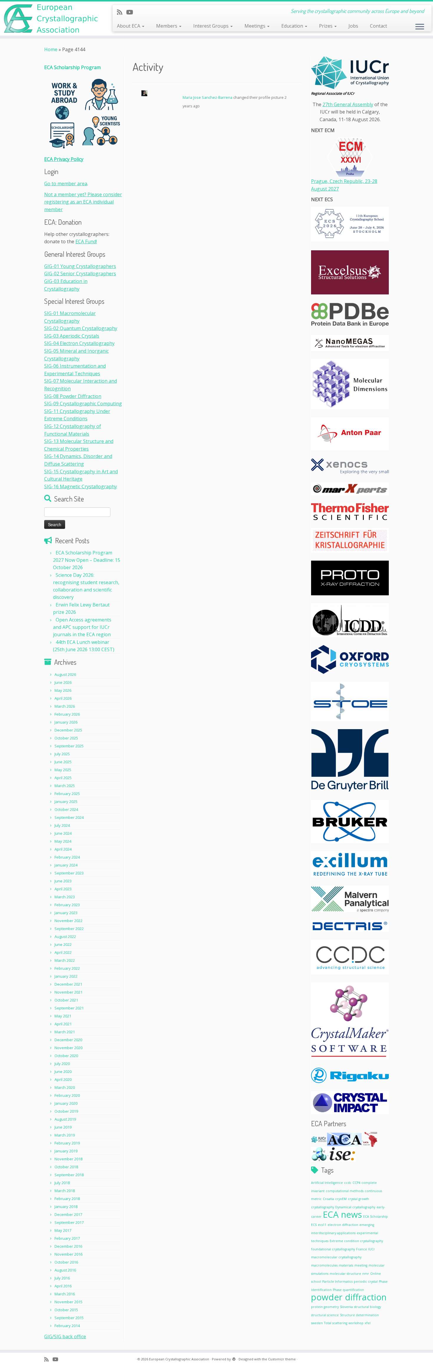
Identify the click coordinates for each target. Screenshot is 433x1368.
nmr (365, 1274)
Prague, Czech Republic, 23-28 (344, 181)
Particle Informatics (337, 1281)
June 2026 (63, 682)
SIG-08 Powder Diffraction (72, 396)
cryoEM (341, 1199)
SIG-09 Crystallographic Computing (83, 403)
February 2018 (67, 1198)
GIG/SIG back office (65, 1336)
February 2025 (67, 793)
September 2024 (69, 817)
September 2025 (69, 746)
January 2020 (65, 1103)
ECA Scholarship (375, 1216)
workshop (355, 1323)
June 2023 (63, 881)
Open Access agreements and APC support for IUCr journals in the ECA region (82, 627)
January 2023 (65, 912)
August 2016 (65, 1270)
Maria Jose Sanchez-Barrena (207, 97)
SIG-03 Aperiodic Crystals (71, 336)
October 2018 (66, 1166)
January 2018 (65, 1206)
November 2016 (68, 1254)
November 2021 (68, 992)
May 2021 (62, 1016)
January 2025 (65, 801)
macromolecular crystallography (336, 1257)
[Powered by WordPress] (234, 1358)
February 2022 (67, 968)
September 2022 (69, 928)
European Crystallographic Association (179, 1359)
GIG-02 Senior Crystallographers (80, 273)
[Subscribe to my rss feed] (121, 12)
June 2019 (63, 1127)
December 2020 (68, 1039)
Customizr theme (282, 1359)
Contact (378, 26)
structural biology (367, 1307)
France (361, 1249)
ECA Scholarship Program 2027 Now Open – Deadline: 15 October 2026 (86, 560)
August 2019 (65, 1119)
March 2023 (64, 896)
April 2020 (63, 1079)
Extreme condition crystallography (356, 1241)
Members (167, 26)
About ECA (129, 26)
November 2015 (68, 1301)
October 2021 (66, 1000)
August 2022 (65, 936)
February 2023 (67, 904)
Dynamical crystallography (355, 1207)
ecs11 (322, 1225)
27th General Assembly (348, 104)
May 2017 (62, 1230)
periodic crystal (366, 1281)
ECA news (342, 1214)
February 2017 (67, 1238)
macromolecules (324, 1265)
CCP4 (356, 1183)
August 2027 (325, 189)
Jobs (353, 26)
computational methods (344, 1191)
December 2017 (68, 1214)
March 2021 (64, 1031)
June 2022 (63, 944)
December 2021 (68, 984)
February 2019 (67, 1143)
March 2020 (64, 1087)
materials (346, 1265)
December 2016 (68, 1246)
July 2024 (62, 825)
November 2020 (68, 1047)
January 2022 (65, 976)
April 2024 (63, 849)
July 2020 (62, 1063)
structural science (325, 1315)
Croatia (328, 1199)
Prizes (326, 26)
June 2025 (63, 761)
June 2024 (63, 833)
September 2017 (69, 1222)
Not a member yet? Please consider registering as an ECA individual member (83, 202)
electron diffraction (343, 1225)
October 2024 (66, 809)
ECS (314, 1225)
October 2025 (66, 738)
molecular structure (345, 1274)
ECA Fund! (86, 241)
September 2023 (69, 873)
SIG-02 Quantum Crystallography (80, 328)
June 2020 (63, 1071)
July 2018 (62, 1182)
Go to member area (65, 183)
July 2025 (62, 754)
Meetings (255, 26)
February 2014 (67, 1325)
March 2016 (64, 1294)
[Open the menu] (419, 27)
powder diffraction (348, 1297)
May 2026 (62, 690)
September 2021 (69, 1008)
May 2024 (62, 841)
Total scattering (335, 1323)
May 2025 (62, 769)
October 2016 (66, 1262)
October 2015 (66, 1309)
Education (292, 26)
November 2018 (68, 1159)
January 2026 (65, 722)
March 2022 (64, 960)
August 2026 (65, 674)
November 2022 (68, 920)
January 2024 (65, 865)
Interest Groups (211, 26)
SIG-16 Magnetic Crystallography (80, 486)
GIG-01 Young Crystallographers (80, 266)
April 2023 (63, 889)
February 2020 (67, 1095)
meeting (360, 1265)
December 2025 (68, 730)
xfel (368, 1323)
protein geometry (325, 1307)
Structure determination (359, 1315)
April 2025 (63, 777)
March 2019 (64, 1135)
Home (50, 49)
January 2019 (65, 1151)
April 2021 (63, 1024)
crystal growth (358, 1199)
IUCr (371, 1249)
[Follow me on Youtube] (131, 12)
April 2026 (63, 698)
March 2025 (64, 785)
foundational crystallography (333, 1249)
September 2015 (69, 1317)
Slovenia (346, 1307)
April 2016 (63, 1286)
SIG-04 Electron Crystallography (79, 343)
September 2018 (69, 1174)
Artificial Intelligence (327, 1183)
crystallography (322, 1207)
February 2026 (67, 714)
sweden (317, 1323)
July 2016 (62, 1278)
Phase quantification (348, 1290)
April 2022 (63, 952)
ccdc (347, 1183)
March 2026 (64, 706)
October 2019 (66, 1111)
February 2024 (67, 857)
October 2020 (66, 1055)
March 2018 (64, 1190)
